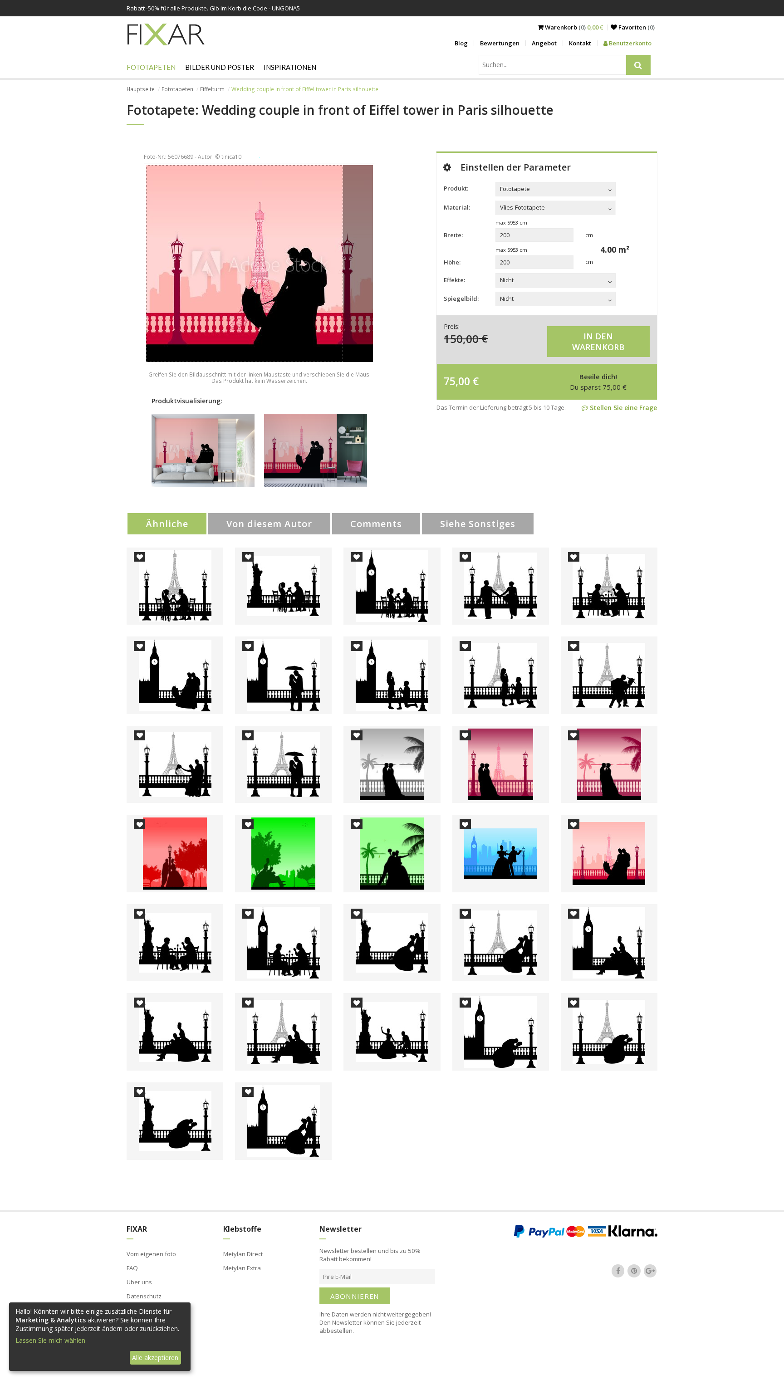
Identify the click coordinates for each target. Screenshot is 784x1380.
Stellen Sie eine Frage (622, 407)
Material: (457, 207)
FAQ (132, 1268)
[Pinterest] (634, 1271)
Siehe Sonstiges (477, 524)
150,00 (461, 338)
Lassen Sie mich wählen (50, 1340)
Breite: (453, 235)
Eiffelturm (212, 89)
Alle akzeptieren (155, 1357)
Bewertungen (499, 43)
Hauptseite (141, 89)
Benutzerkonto (630, 43)
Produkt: (456, 188)
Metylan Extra (242, 1268)
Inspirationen (290, 67)
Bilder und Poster (219, 67)
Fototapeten (151, 67)
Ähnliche (167, 524)
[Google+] (650, 1271)
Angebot (544, 43)
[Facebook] (618, 1271)
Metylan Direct (243, 1254)
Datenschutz (144, 1296)
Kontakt (580, 43)
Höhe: (452, 262)
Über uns (139, 1282)
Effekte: (454, 280)
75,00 (457, 381)
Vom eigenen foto (151, 1254)
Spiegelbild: (461, 298)
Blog (461, 43)
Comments (376, 524)
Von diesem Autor (269, 524)
